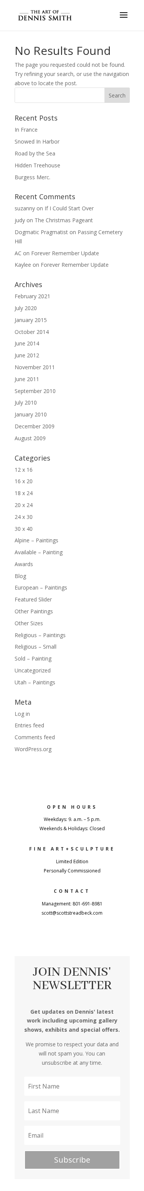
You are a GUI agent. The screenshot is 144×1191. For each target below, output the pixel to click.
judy (20, 220)
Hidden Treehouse (37, 165)
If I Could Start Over (69, 208)
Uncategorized (33, 670)
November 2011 (35, 367)
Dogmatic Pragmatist (41, 232)
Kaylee (23, 264)
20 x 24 (24, 505)
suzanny (25, 208)
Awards (24, 564)
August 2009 (30, 438)
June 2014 (27, 343)
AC (18, 253)
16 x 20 (24, 481)
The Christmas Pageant (64, 220)
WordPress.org (33, 749)
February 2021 (32, 296)
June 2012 (27, 355)
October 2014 (32, 331)
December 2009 (35, 426)
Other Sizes (29, 623)
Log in (22, 713)
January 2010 (31, 414)
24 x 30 (24, 516)
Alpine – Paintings (36, 540)
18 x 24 (24, 493)
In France (26, 129)
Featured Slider (33, 599)
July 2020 (26, 308)
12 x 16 (24, 469)
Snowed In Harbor (37, 141)
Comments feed (35, 737)
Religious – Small (35, 646)
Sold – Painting (33, 658)
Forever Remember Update (65, 253)
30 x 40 (24, 528)
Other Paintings (34, 611)
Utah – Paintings (35, 682)
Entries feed (29, 725)
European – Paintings (41, 587)
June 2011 (27, 379)
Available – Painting (39, 552)
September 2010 (35, 391)
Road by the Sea (35, 153)
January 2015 (31, 320)
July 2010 (26, 402)
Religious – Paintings (40, 635)
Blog (20, 576)
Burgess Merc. (32, 177)
